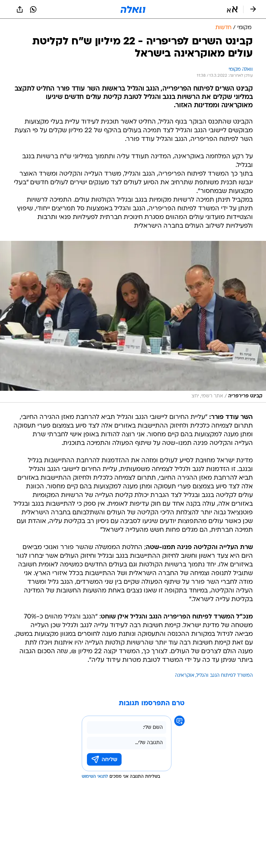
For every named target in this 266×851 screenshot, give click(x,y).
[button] (232, 9)
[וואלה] (133, 9)
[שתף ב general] (20, 9)
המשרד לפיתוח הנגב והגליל (224, 675)
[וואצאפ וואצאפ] (33, 9)
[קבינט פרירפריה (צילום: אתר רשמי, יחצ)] (133, 322)
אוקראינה (184, 675)
